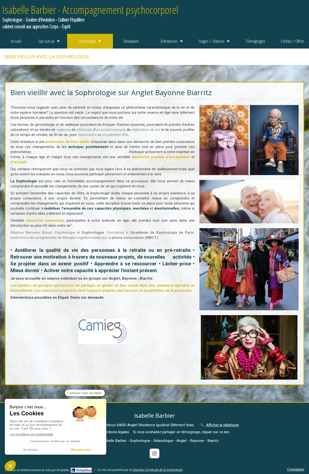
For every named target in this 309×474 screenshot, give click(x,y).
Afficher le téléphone (222, 425)
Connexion (295, 469)
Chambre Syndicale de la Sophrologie (157, 469)
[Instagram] (154, 453)
